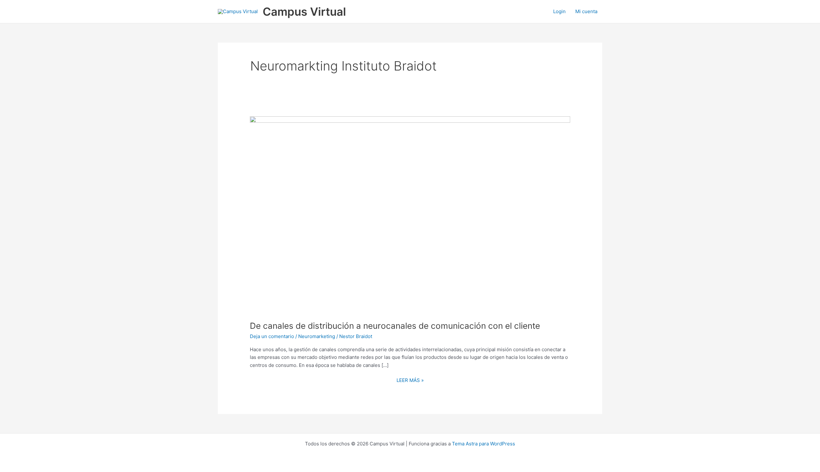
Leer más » (410, 380)
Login (559, 11)
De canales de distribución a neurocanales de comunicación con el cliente (395, 326)
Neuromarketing (316, 336)
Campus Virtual (304, 11)
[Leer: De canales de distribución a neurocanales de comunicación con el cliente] (410, 214)
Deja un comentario (272, 336)
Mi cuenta (586, 11)
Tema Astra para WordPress (483, 444)
